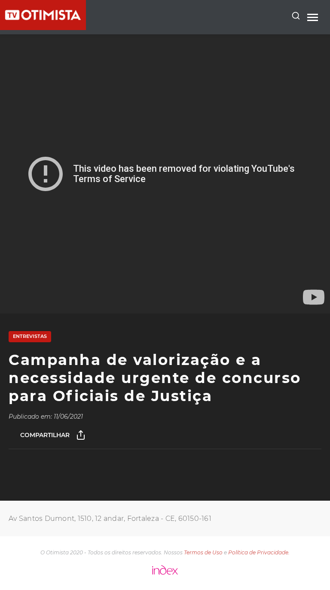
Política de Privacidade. (259, 552)
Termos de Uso (203, 552)
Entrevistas (30, 336)
